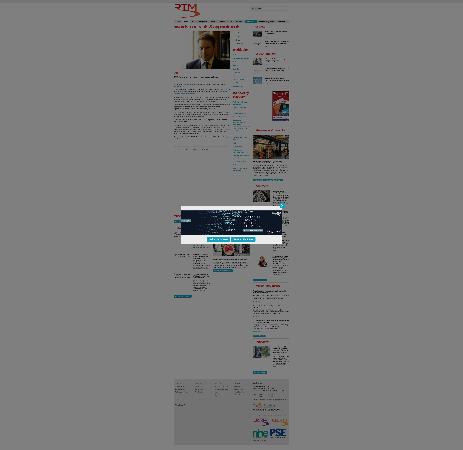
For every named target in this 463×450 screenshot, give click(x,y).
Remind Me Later (243, 239)
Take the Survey (219, 239)
